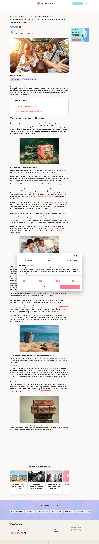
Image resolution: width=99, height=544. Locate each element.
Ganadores (77, 9)
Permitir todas (70, 286)
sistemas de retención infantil (45, 197)
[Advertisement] (39, 444)
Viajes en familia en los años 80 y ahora (23, 104)
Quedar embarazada (22, 9)
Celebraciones (30, 511)
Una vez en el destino (20, 109)
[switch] (41, 281)
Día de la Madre (69, 511)
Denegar (29, 286)
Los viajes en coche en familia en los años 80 (25, 106)
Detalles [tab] (49, 260)
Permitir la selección (49, 286)
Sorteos (69, 9)
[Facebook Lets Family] (12, 533)
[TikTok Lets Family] (25, 533)
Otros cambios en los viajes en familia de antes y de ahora (28, 111)
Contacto (55, 531)
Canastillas (62, 9)
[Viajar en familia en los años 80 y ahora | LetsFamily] (45, 2)
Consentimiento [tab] (28, 260)
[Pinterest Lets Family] (22, 533)
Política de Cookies (26, 542)
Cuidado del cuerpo (56, 511)
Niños (46, 9)
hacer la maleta (46, 390)
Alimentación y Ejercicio (17, 511)
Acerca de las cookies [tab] (71, 260)
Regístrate (78, 3)
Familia (52, 9)
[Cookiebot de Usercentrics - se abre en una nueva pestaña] (74, 256)
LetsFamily (12, 16)
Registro (55, 529)
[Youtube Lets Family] (18, 533)
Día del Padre (79, 511)
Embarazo (33, 9)
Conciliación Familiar (42, 511)
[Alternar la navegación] (11, 3)
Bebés (40, 9)
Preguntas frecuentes (59, 528)
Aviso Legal (47, 542)
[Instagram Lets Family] (15, 533)
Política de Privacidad (37, 542)
